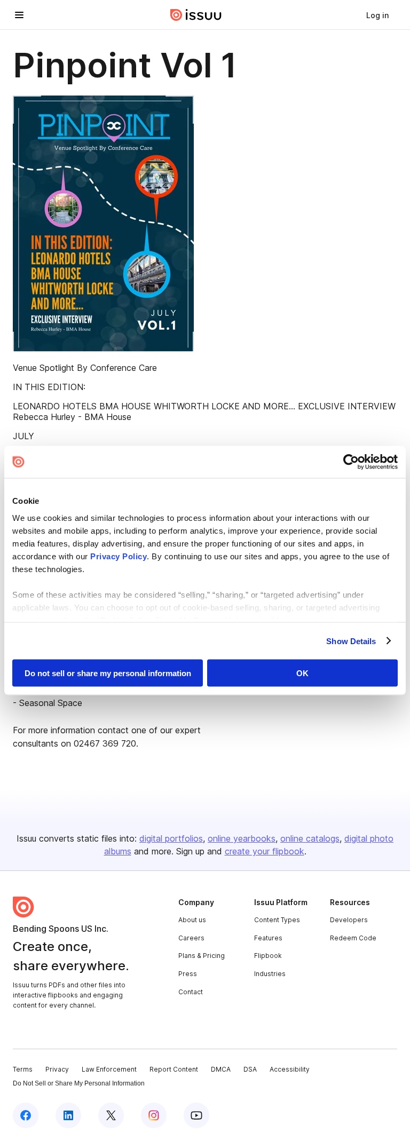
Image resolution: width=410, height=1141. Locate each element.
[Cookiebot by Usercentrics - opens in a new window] (351, 462)
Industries (270, 974)
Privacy (57, 1069)
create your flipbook (264, 851)
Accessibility (290, 1069)
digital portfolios (171, 838)
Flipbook (268, 956)
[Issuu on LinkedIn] (68, 1115)
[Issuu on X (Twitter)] (111, 1115)
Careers (191, 938)
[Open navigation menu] (19, 15)
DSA (250, 1069)
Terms (23, 1069)
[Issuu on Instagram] (154, 1115)
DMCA (221, 1069)
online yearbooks (241, 838)
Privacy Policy (118, 555)
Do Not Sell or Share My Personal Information (79, 1083)
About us (192, 920)
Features (268, 938)
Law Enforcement (109, 1069)
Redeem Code (353, 938)
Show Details (351, 640)
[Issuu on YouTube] (196, 1115)
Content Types (277, 920)
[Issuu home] (196, 15)
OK (302, 673)
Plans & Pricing (201, 956)
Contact (190, 992)
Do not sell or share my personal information (108, 673)
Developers (349, 920)
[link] (377, 15)
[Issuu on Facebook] (25, 1115)
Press (187, 974)
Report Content (173, 1069)
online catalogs (310, 838)
